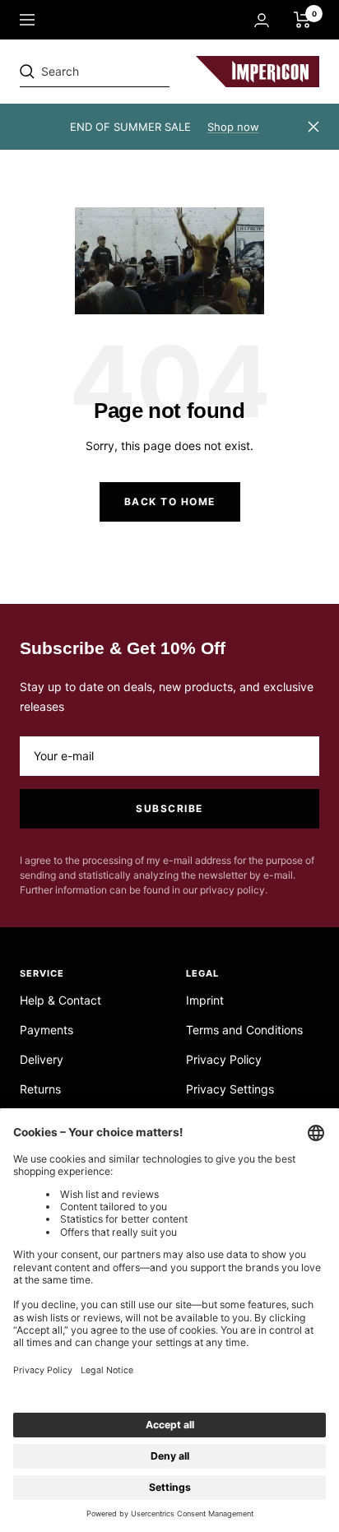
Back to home (170, 501)
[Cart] (302, 20)
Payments (46, 1030)
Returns (40, 1089)
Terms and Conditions (244, 1030)
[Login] (261, 20)
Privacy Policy (224, 1059)
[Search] (133, 71)
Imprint (205, 1000)
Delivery (41, 1059)
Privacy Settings (230, 1089)
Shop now (233, 126)
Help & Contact (60, 1000)
